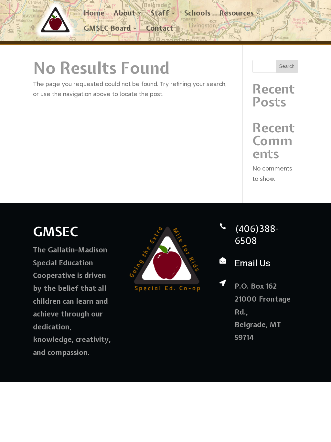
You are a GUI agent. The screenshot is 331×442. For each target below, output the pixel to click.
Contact (159, 29)
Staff (160, 14)
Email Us (252, 263)
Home (94, 14)
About (124, 14)
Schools (197, 14)
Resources (236, 14)
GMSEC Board (107, 29)
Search (286, 66)
